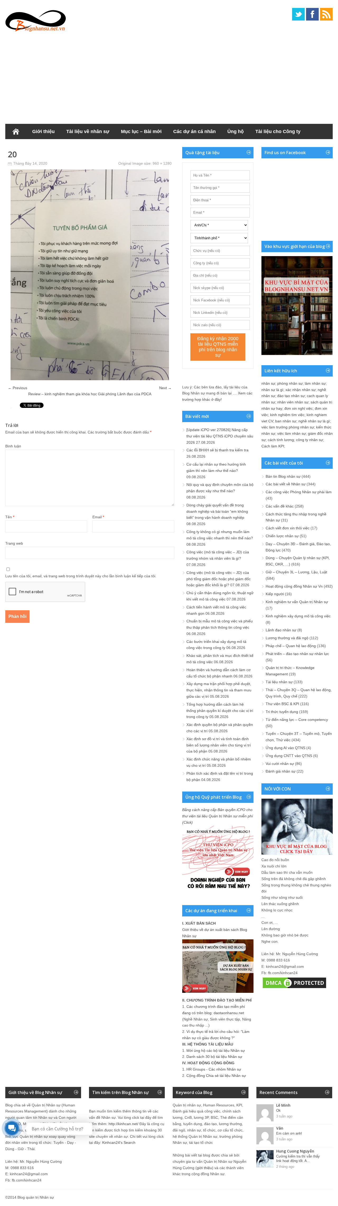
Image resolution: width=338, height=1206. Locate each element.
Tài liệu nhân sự (279, 682)
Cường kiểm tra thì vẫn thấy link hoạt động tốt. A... (298, 1158)
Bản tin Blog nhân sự (283, 476)
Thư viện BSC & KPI (282, 704)
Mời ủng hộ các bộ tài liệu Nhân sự (215, 1050)
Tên (9, 517)
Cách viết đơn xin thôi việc (287, 528)
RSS (326, 14)
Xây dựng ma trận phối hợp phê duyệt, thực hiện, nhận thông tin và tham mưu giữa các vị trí (218, 690)
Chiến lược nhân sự (282, 536)
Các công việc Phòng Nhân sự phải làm (299, 492)
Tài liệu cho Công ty (278, 131)
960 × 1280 (162, 163)
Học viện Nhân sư (31, 146)
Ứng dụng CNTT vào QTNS (289, 756)
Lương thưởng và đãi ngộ (287, 638)
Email (98, 517)
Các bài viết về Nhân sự (286, 484)
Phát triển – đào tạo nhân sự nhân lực (297, 654)
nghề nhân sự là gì (314, 421)
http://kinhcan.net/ (123, 1124)
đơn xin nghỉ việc (298, 408)
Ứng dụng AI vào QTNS (285, 748)
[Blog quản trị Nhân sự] (35, 20)
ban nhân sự (285, 421)
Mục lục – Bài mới (141, 131)
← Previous (17, 388)
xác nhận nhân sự (300, 390)
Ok (278, 1110)
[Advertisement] (169, 76)
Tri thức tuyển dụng (282, 712)
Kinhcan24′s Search (118, 1142)
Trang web (14, 543)
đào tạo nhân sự (291, 396)
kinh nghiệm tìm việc (287, 415)
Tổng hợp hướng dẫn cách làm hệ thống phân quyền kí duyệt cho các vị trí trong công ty (219, 710)
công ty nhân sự (309, 440)
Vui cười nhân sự (280, 763)
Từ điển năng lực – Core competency (297, 719)
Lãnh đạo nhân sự (281, 630)
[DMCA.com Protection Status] (294, 988)
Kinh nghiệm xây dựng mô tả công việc (298, 616)
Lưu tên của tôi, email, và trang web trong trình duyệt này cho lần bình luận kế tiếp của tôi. (80, 576)
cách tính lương (281, 440)
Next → (165, 388)
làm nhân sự (315, 383)
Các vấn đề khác (280, 506)
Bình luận (13, 446)
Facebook (312, 14)
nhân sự (268, 383)
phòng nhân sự (290, 383)
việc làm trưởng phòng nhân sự (287, 427)
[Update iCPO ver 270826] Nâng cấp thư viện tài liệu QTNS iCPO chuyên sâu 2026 (219, 436)
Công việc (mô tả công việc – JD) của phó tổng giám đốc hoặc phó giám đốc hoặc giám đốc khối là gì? (218, 578)
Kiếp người (275, 594)
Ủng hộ (235, 131)
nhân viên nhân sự (292, 402)
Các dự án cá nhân (194, 131)
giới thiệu (204, 1168)
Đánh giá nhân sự (280, 771)
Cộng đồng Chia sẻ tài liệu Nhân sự (216, 1075)
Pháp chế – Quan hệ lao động (291, 646)
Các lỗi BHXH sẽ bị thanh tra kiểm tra (217, 450)
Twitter (298, 14)
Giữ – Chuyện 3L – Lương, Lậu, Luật (296, 572)
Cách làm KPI (272, 446)
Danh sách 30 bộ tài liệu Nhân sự (214, 1056)
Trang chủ (15, 131)
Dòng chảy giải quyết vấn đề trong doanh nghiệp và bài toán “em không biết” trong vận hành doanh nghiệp (217, 511)
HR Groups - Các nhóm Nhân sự (213, 1069)
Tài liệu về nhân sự (87, 131)
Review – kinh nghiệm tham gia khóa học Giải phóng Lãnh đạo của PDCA (89, 394)
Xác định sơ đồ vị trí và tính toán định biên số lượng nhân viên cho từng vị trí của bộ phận (218, 745)
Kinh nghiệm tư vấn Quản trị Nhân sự (297, 602)
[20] (90, 379)
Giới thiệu (43, 131)
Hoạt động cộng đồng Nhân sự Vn (294, 586)
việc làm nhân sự (291, 433)
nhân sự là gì (272, 390)
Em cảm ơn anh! (289, 1133)
